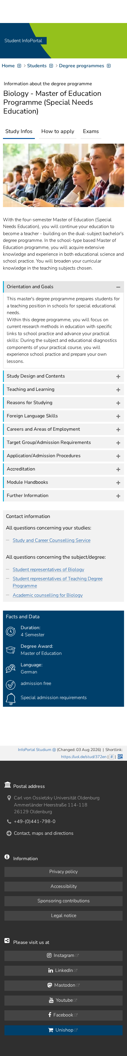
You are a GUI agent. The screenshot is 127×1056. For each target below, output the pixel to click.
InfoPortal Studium (34, 749)
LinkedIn (63, 970)
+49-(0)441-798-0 (35, 821)
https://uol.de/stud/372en (84, 757)
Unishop (63, 1030)
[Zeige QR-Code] (120, 756)
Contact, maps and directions (44, 833)
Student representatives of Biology (48, 569)
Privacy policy (63, 871)
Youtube (64, 1000)
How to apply (57, 131)
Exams (91, 131)
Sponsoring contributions (64, 901)
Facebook (62, 1015)
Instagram (63, 955)
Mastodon (64, 985)
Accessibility (64, 886)
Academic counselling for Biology (48, 595)
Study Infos (18, 131)
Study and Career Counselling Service (51, 540)
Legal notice (63, 915)
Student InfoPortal (23, 40)
